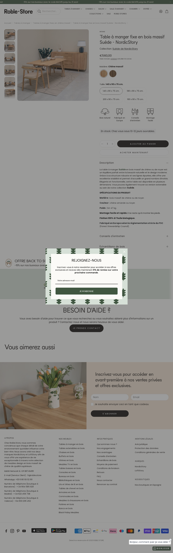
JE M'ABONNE (86, 291)
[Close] (124, 251)
